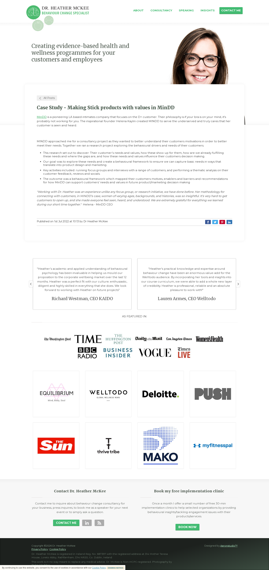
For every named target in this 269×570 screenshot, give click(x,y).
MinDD (42, 117)
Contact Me (231, 10)
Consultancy (161, 10)
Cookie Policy (99, 567)
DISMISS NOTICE (115, 568)
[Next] (238, 284)
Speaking (186, 10)
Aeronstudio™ (229, 545)
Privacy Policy (39, 549)
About (138, 10)
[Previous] (31, 284)
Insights (208, 10)
